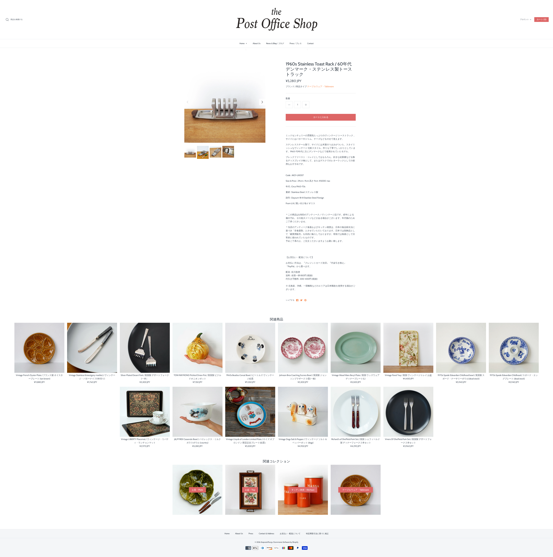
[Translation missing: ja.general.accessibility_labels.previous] (187, 102)
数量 (288, 98)
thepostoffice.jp (267, 542)
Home (243, 43)
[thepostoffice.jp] (276, 19)
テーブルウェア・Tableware (320, 86)
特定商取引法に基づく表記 (317, 533)
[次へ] (262, 102)
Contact (310, 43)
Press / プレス (296, 43)
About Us (257, 43)
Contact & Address (266, 533)
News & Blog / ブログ (275, 43)
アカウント (524, 19)
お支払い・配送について (290, 533)
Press (251, 533)
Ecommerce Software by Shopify (285, 542)
